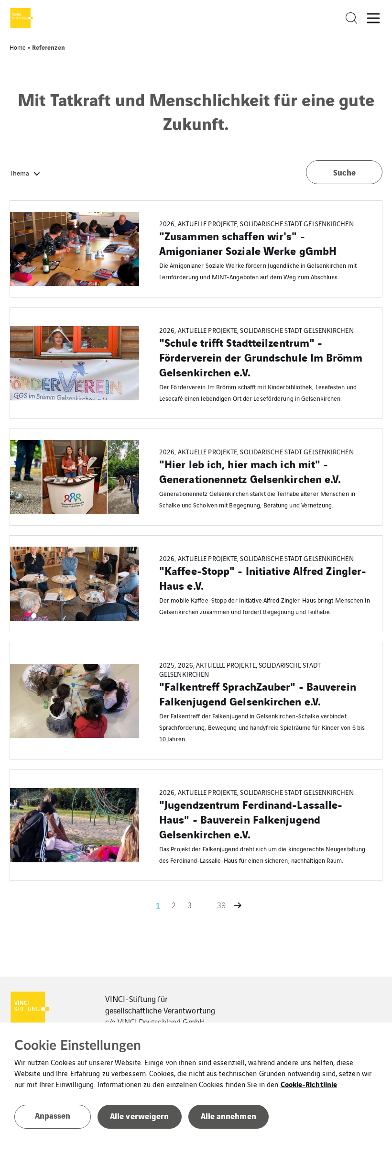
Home (18, 47)
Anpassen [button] (53, 1115)
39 (221, 905)
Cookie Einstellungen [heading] (77, 1045)
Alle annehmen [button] (228, 1116)
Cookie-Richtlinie (309, 1083)
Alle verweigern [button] (139, 1116)
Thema (19, 172)
